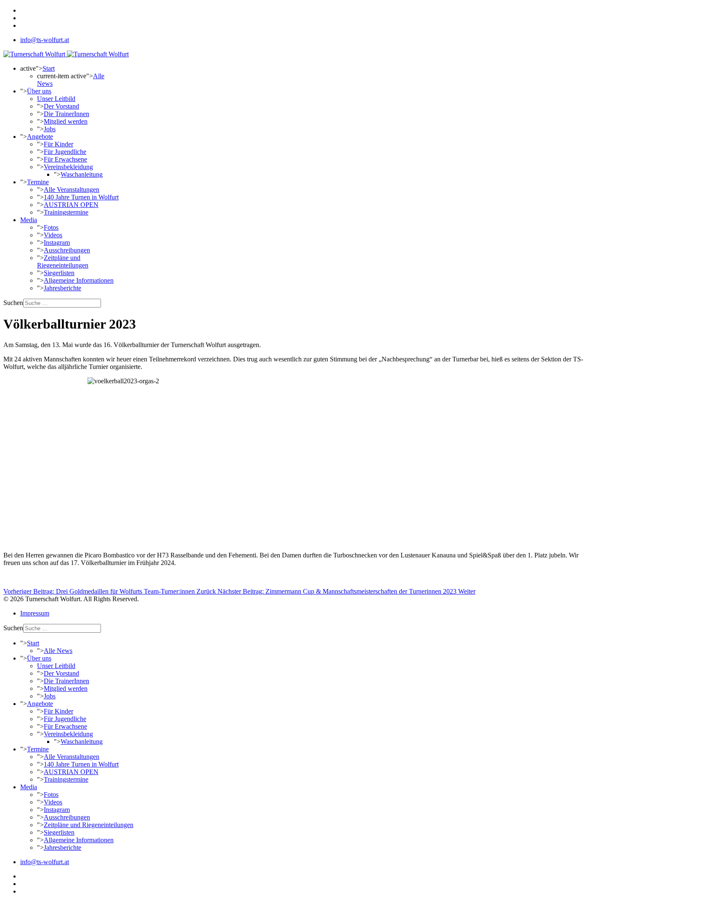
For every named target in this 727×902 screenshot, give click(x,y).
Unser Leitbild (56, 98)
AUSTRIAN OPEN (71, 204)
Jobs (50, 129)
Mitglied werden (66, 121)
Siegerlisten (59, 272)
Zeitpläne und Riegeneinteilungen (62, 261)
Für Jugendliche (65, 151)
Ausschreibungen (67, 250)
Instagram (57, 242)
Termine (38, 182)
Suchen (13, 302)
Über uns (39, 91)
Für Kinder (58, 144)
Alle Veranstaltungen (71, 189)
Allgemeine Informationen (79, 280)
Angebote (40, 136)
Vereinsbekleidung (68, 166)
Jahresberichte (62, 288)
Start (48, 68)
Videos (53, 235)
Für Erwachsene (65, 159)
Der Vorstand (61, 106)
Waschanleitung (82, 174)
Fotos (51, 227)
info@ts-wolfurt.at (44, 39)
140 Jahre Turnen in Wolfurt (81, 197)
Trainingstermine (66, 212)
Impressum (34, 613)
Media (28, 219)
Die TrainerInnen (66, 113)
